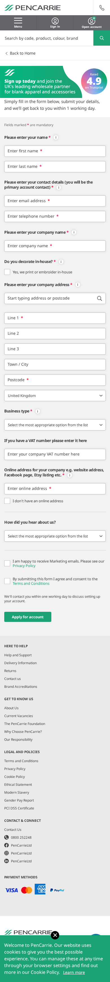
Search (101, 38)
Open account (92, 26)
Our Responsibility (18, 739)
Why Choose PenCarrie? (23, 731)
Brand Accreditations (20, 686)
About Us (11, 708)
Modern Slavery (16, 792)
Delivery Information (20, 662)
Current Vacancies (18, 715)
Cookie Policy (14, 776)
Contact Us (12, 829)
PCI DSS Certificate (19, 808)
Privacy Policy (24, 565)
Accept (55, 935)
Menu (18, 26)
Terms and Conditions (31, 583)
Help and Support (18, 655)
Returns (10, 670)
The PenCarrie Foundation (24, 723)
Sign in (55, 26)
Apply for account (28, 616)
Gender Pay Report (19, 800)
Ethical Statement (18, 784)
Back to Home (23, 53)
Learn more (74, 972)
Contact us (12, 678)
